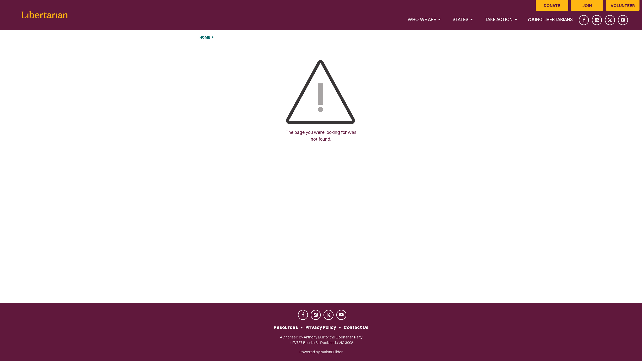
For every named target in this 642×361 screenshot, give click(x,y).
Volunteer (623, 5)
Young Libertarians (550, 19)
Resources (286, 327)
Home (204, 37)
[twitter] (610, 20)
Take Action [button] (499, 19)
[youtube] (623, 20)
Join (587, 5)
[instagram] (597, 20)
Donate (552, 5)
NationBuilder (331, 352)
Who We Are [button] (422, 19)
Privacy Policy (320, 327)
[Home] (44, 15)
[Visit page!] (584, 20)
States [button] (461, 19)
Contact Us (356, 327)
